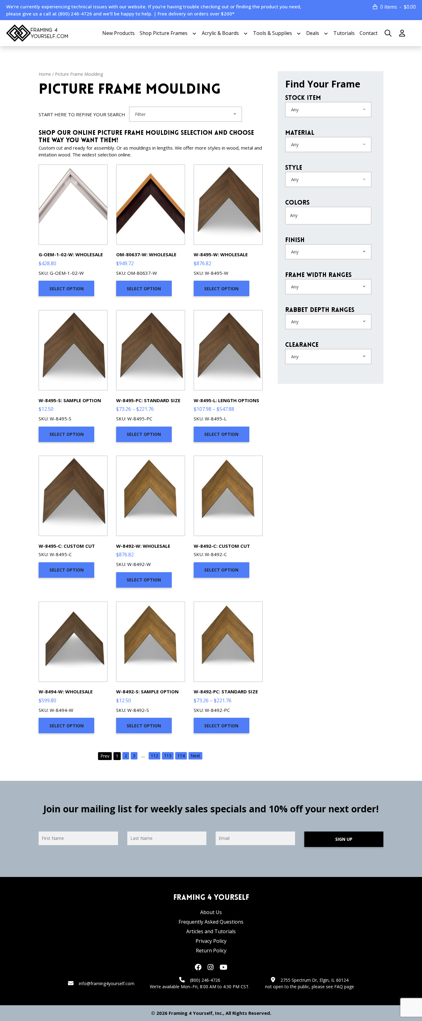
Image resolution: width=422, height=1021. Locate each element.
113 (167, 756)
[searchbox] (314, 215)
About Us (211, 912)
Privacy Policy (211, 941)
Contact (369, 33)
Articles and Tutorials (211, 931)
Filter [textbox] (140, 114)
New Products (118, 33)
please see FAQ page (333, 986)
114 (181, 756)
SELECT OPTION (66, 288)
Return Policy (211, 950)
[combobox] (185, 114)
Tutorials (344, 33)
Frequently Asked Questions (211, 921)
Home (45, 74)
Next (195, 756)
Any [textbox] (295, 109)
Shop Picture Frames (164, 33)
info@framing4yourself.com (106, 983)
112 (154, 756)
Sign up (343, 839)
